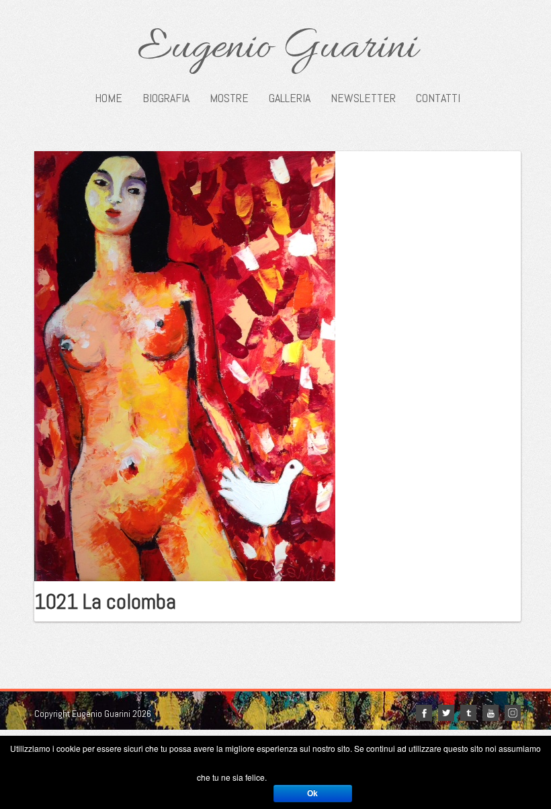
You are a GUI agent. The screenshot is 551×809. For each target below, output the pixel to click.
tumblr (468, 713)
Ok (312, 793)
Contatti (438, 98)
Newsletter (363, 98)
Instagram (513, 713)
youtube (490, 713)
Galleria (289, 98)
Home (108, 98)
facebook (424, 713)
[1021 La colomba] (184, 365)
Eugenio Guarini (277, 48)
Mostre (229, 98)
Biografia (165, 98)
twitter (446, 713)
